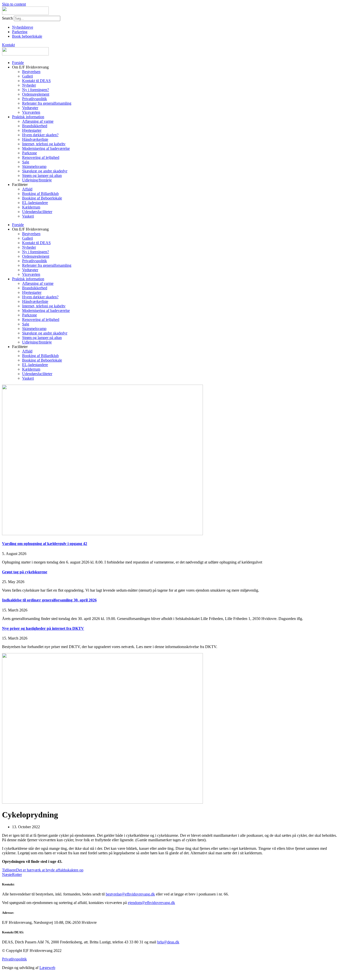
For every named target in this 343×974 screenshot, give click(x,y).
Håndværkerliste (35, 139)
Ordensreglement (35, 94)
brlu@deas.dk (168, 942)
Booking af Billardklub (40, 193)
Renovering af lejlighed (40, 157)
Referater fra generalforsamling (46, 103)
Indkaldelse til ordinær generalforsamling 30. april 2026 (49, 600)
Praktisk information (28, 117)
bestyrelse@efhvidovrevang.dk (130, 894)
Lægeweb (47, 967)
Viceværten (31, 112)
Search (7, 18)
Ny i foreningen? (35, 90)
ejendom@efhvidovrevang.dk (151, 902)
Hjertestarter (31, 130)
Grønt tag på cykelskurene (24, 572)
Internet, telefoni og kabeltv (44, 144)
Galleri (27, 76)
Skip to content (14, 4)
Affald (27, 189)
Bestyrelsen (31, 71)
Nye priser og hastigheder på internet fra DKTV (43, 628)
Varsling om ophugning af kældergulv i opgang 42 (44, 543)
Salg (25, 162)
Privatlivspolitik (34, 99)
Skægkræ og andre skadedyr (44, 171)
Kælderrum (31, 207)
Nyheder (29, 85)
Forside (18, 62)
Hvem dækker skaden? (40, 135)
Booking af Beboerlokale (42, 198)
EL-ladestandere (35, 202)
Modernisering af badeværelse (46, 148)
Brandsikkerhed (34, 126)
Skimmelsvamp (34, 166)
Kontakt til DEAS (36, 81)
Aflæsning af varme (37, 121)
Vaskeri (28, 216)
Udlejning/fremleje (37, 180)
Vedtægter (30, 108)
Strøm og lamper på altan (42, 175)
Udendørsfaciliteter (37, 212)
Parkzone (29, 153)
